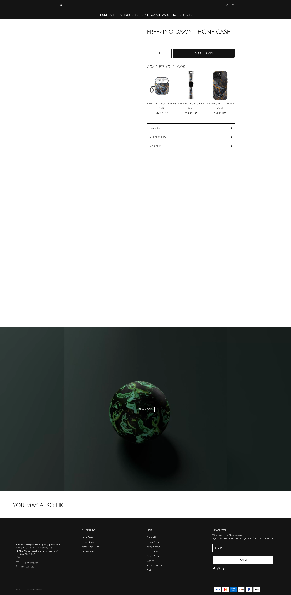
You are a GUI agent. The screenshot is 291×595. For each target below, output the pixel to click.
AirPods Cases (88, 541)
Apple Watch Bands (155, 14)
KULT (24, 589)
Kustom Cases (182, 14)
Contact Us (151, 537)
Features (155, 128)
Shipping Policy (154, 551)
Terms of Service (154, 546)
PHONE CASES (107, 14)
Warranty (155, 145)
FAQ (149, 570)
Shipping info (158, 137)
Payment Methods (154, 565)
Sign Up (242, 559)
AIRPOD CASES (129, 14)
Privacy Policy (153, 541)
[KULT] (145, 5)
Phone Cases (87, 537)
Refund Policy (153, 556)
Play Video (145, 409)
